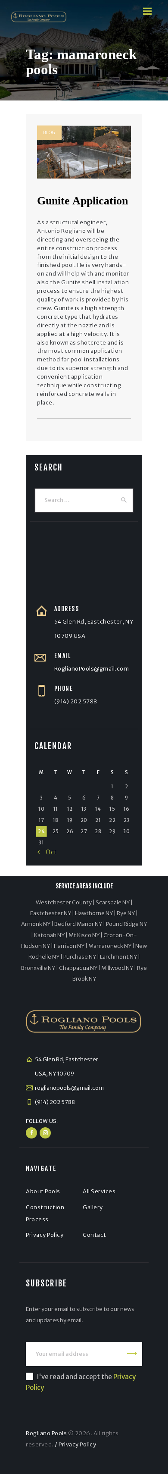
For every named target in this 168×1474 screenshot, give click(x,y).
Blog (49, 132)
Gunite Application (82, 200)
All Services (99, 1191)
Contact (94, 1235)
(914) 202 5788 (75, 701)
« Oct (47, 852)
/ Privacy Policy (75, 1444)
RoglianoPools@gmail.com (91, 668)
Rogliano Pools (46, 1433)
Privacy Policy (44, 1235)
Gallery (93, 1207)
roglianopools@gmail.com (69, 1087)
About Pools (43, 1191)
